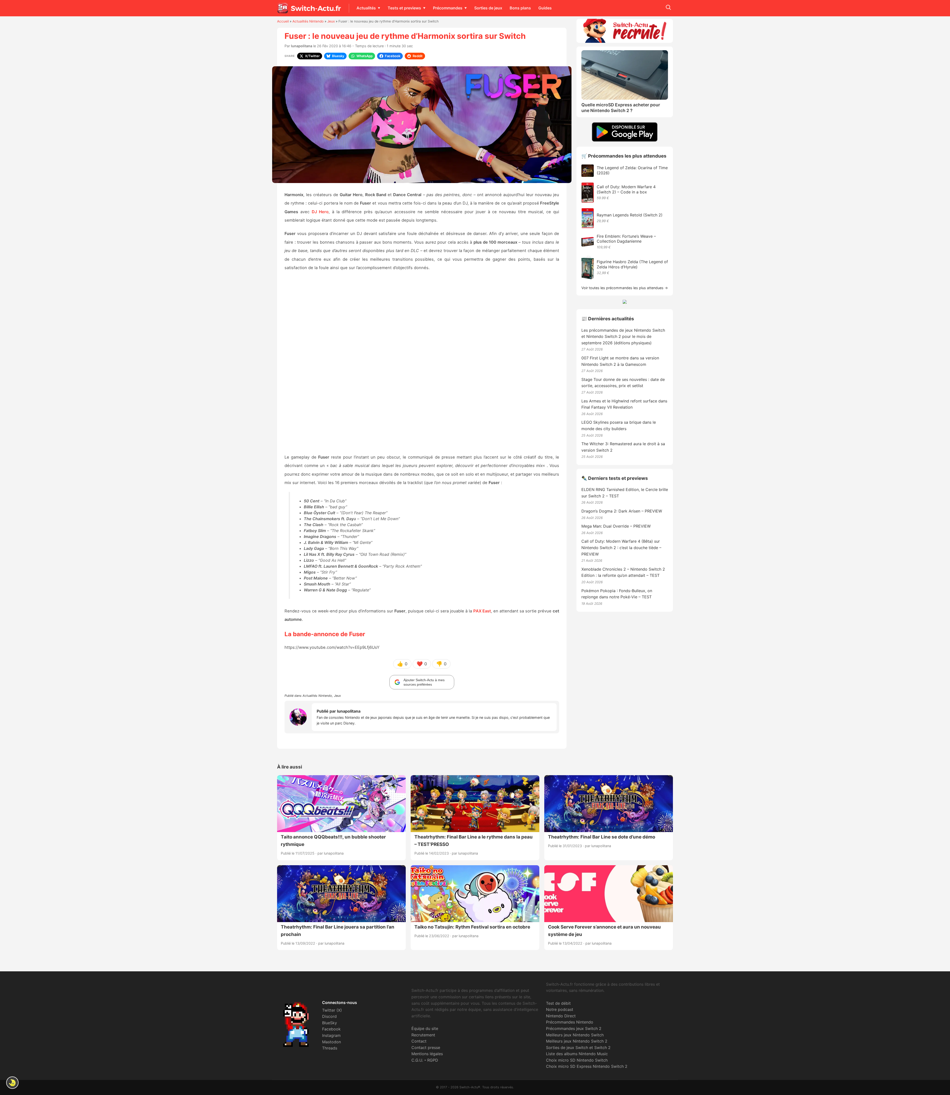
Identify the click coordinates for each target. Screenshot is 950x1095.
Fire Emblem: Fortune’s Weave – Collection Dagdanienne (626, 239)
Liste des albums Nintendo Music (577, 1053)
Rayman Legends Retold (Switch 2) (630, 214)
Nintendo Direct (561, 1015)
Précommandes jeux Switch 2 (573, 1028)
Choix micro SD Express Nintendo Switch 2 (586, 1066)
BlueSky (329, 1022)
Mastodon (331, 1041)
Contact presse (425, 1047)
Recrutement (423, 1034)
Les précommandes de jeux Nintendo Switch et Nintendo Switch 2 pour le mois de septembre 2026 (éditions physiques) (623, 336)
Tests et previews (404, 7)
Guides (545, 7)
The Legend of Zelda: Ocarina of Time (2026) (632, 170)
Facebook (331, 1028)
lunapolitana (301, 46)
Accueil (283, 21)
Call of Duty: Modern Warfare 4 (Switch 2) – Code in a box (626, 189)
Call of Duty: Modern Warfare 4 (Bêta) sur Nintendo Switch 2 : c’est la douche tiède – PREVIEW (621, 547)
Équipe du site (424, 1028)
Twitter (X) (332, 1010)
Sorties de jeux (488, 7)
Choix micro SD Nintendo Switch (577, 1060)
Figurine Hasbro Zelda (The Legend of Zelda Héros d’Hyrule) (632, 264)
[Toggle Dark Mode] (12, 1082)
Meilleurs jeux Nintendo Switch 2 (576, 1041)
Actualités (366, 7)
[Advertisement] (422, 363)
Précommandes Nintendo (569, 1022)
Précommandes (447, 7)
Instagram (331, 1035)
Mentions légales (427, 1053)
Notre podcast (559, 1009)
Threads (329, 1048)
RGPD (432, 1060)
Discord (329, 1016)
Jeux (331, 21)
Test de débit (558, 1003)
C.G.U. (417, 1060)
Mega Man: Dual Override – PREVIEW (616, 526)
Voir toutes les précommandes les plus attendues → (624, 288)
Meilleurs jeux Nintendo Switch (575, 1034)
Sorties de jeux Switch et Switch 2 (578, 1047)
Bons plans (520, 7)
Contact (419, 1041)
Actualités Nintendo (308, 21)
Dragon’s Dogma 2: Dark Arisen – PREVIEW (621, 511)
